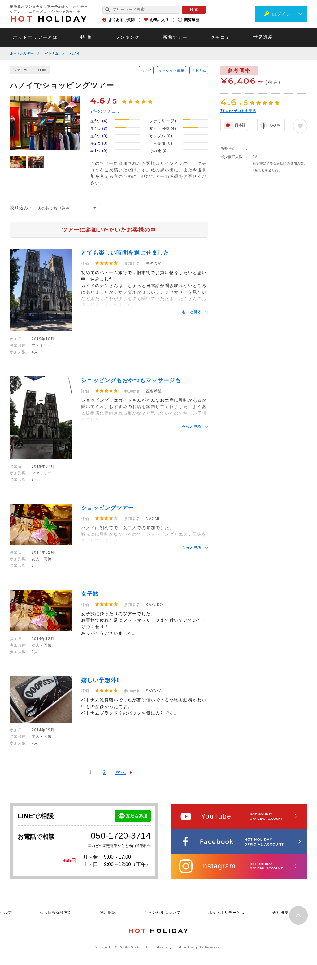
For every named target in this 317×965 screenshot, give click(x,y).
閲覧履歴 (191, 20)
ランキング (127, 37)
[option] (45, 123)
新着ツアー (175, 37)
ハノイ (75, 53)
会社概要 (280, 912)
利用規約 (108, 912)
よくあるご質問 (122, 20)
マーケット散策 (171, 70)
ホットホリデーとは (35, 37)
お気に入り (159, 20)
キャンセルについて (162, 912)
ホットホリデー (22, 53)
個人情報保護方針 (56, 912)
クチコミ (220, 37)
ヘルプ (6, 912)
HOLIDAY (49, 19)
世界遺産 (263, 37)
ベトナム (52, 53)
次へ (120, 772)
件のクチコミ (105, 111)
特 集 (86, 37)
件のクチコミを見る (238, 111)
